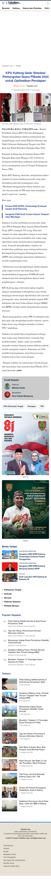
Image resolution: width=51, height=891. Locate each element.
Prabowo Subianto (12, 601)
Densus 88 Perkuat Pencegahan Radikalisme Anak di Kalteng (32, 788)
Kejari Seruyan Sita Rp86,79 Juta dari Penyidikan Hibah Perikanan (33, 761)
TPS (42, 406)
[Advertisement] (25, 37)
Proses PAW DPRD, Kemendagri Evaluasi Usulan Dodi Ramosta (25, 207)
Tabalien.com (7, 66)
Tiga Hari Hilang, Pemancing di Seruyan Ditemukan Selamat (24, 631)
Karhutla (8, 593)
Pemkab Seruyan (11, 605)
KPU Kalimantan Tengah (13, 406)
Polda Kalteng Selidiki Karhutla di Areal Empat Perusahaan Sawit (27, 622)
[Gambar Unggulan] (25, 121)
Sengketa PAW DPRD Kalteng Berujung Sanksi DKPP (32, 567)
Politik (18, 66)
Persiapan (32, 406)
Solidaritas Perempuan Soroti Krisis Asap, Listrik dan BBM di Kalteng (33, 802)
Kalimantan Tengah (12, 589)
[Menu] (2, 3)
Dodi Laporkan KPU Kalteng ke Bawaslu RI (33, 578)
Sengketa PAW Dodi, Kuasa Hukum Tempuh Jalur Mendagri (27, 215)
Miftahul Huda (18, 388)
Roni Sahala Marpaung (22, 396)
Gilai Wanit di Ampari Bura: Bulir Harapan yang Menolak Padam (32, 748)
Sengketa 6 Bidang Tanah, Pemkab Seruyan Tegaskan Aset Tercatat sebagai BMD (26, 650)
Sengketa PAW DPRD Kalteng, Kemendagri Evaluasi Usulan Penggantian (32, 556)
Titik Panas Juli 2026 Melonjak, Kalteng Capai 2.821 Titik (32, 775)
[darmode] (48, 3)
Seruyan (8, 597)
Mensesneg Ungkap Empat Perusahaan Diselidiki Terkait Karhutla (28, 641)
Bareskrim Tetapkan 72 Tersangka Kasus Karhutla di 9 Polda (25, 660)
